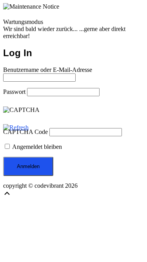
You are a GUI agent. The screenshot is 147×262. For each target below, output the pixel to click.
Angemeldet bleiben (36, 146)
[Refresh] (16, 127)
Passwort (14, 91)
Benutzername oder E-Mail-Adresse (47, 69)
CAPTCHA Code (25, 131)
